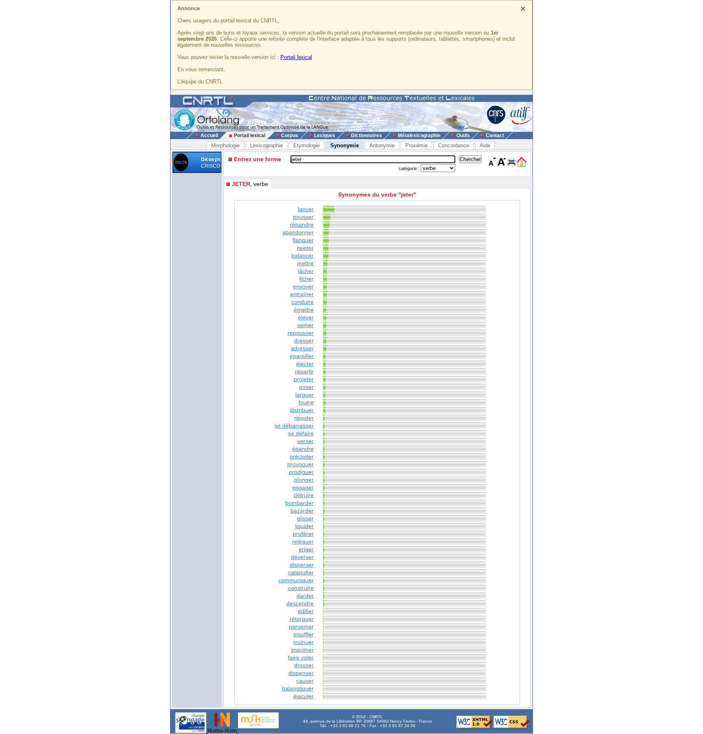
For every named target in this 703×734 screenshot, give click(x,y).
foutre (306, 402)
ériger (306, 549)
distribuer (302, 410)
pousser (303, 217)
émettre (304, 309)
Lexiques (324, 135)
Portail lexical (296, 57)
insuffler (303, 634)
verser (305, 441)
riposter (304, 418)
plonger (304, 479)
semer (305, 325)
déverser (302, 557)
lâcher (306, 271)
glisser (305, 518)
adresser (302, 348)
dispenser (301, 673)
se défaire (301, 433)
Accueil (209, 135)
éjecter (305, 363)
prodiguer (301, 472)
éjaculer (303, 696)
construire (301, 588)
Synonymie (344, 145)
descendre (300, 603)
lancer (306, 209)
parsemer (301, 626)
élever (306, 317)
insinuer (303, 642)
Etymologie (306, 145)
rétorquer (302, 619)
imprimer (302, 650)
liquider (304, 526)
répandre (302, 224)
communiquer (296, 580)
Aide (485, 145)
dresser (304, 340)
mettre (305, 263)
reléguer (303, 541)
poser (306, 387)
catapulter (301, 572)
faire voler (301, 657)
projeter (304, 379)
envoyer (303, 286)
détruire (304, 495)
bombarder (299, 503)
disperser (302, 564)
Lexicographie (266, 145)
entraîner (302, 294)
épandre (303, 449)
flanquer (303, 240)
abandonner (298, 232)
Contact (495, 135)
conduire (302, 302)
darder (305, 595)
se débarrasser (294, 425)
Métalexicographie (419, 135)
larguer (304, 394)
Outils (463, 135)
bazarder (302, 510)
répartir (304, 371)
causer (305, 680)
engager (303, 487)
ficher (306, 278)
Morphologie (225, 145)
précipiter (302, 456)
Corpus (289, 135)
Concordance (453, 145)
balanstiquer (298, 688)
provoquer (300, 464)
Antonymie (382, 145)
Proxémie (416, 145)
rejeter (305, 248)
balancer (302, 255)
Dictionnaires (366, 135)
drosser (304, 665)
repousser (301, 333)
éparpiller (302, 356)
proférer (303, 534)
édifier (306, 611)
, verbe (250, 184)
